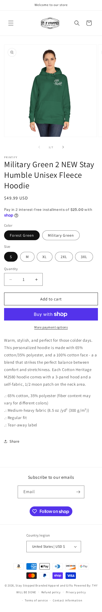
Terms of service (36, 600)
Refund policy (51, 592)
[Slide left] (39, 147)
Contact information (67, 600)
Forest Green (22, 235)
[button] (11, 23)
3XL (84, 256)
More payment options (51, 327)
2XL (64, 256)
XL (44, 256)
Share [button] (15, 441)
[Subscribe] (78, 492)
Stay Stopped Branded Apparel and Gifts (44, 585)
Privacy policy (76, 592)
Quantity (11, 269)
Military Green (61, 235)
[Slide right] (63, 147)
